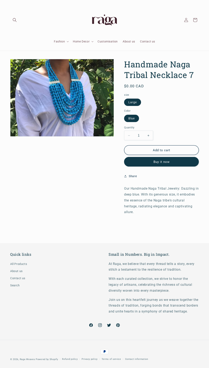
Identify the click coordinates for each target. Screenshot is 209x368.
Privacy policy (90, 359)
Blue (131, 118)
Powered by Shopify (47, 359)
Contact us (17, 278)
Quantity (129, 127)
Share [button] (133, 176)
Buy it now (161, 162)
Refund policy (70, 359)
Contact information (136, 359)
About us (16, 271)
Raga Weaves (27, 359)
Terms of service (111, 359)
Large (132, 102)
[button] (14, 20)
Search (15, 285)
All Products (18, 264)
